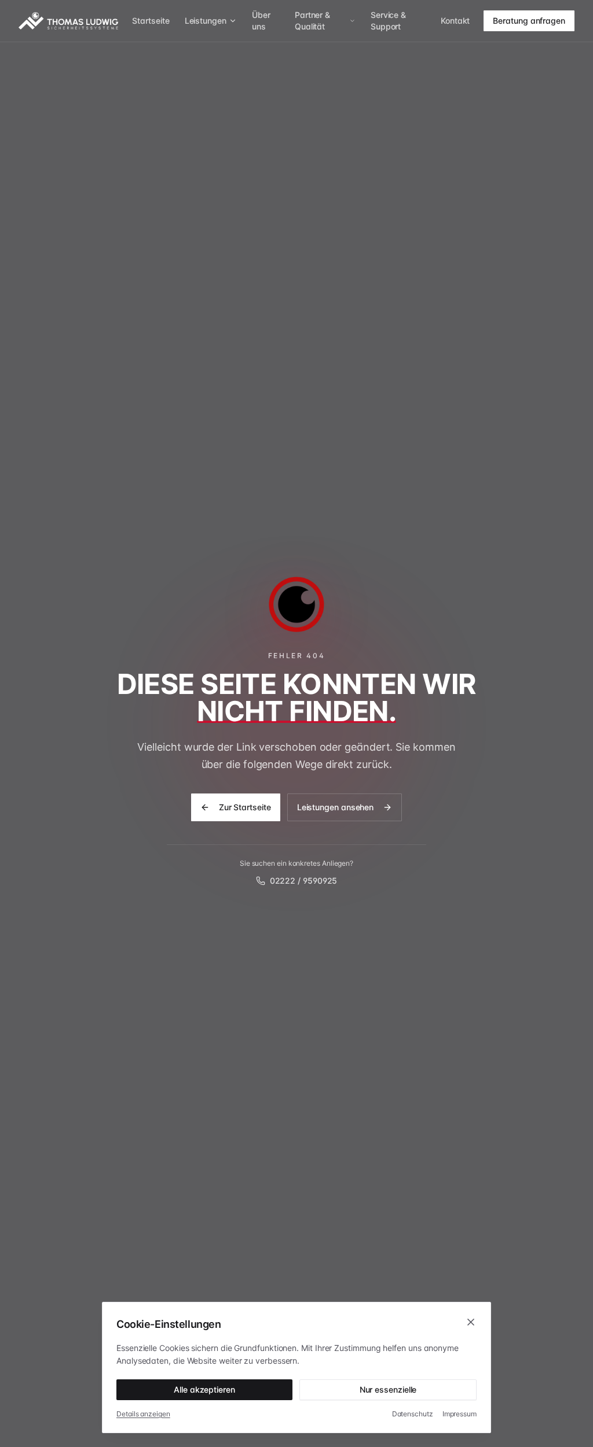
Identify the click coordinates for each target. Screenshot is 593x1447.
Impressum (459, 1413)
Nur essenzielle (388, 1389)
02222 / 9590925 (304, 880)
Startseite (150, 20)
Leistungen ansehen (335, 807)
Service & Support (388, 20)
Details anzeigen (143, 1413)
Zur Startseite (245, 807)
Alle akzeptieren (204, 1389)
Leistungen (205, 20)
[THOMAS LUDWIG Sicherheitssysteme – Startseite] (68, 20)
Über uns (261, 20)
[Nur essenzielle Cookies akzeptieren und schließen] (471, 1322)
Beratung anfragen (529, 20)
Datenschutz (412, 1413)
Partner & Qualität (312, 20)
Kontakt (455, 20)
